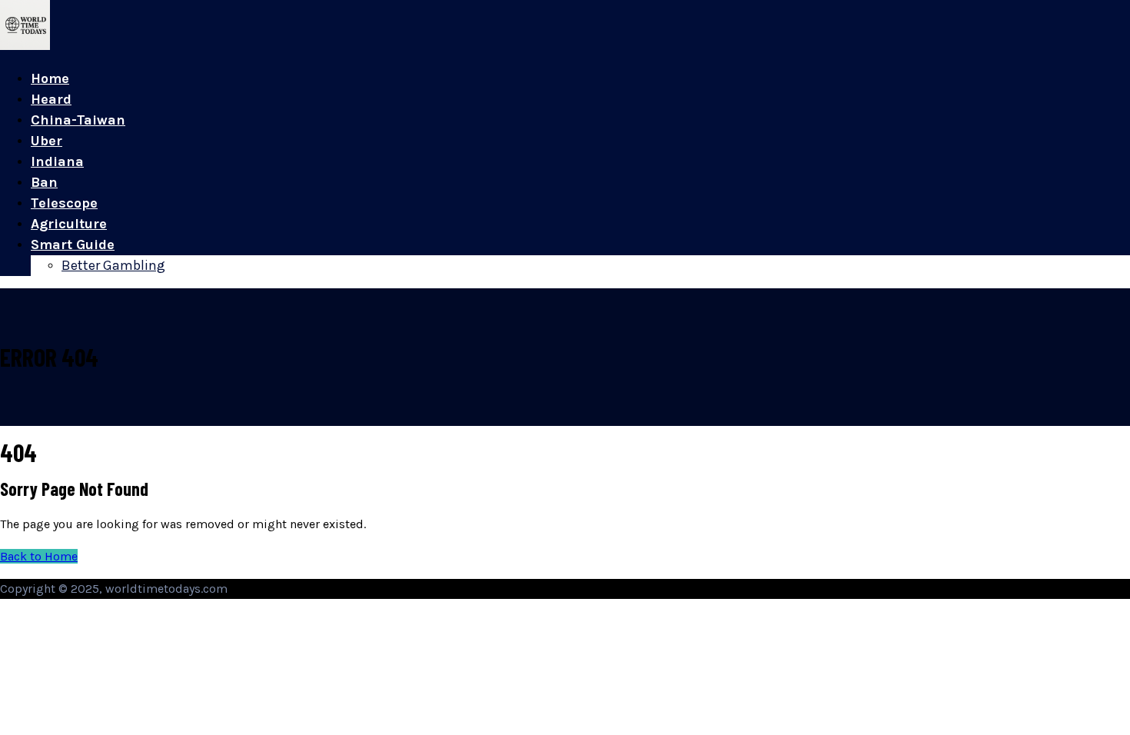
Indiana (57, 161)
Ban (44, 182)
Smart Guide (73, 244)
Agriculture (69, 223)
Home (50, 78)
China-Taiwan (78, 119)
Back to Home (39, 556)
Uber (46, 140)
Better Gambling (113, 265)
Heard (51, 99)
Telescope (64, 203)
